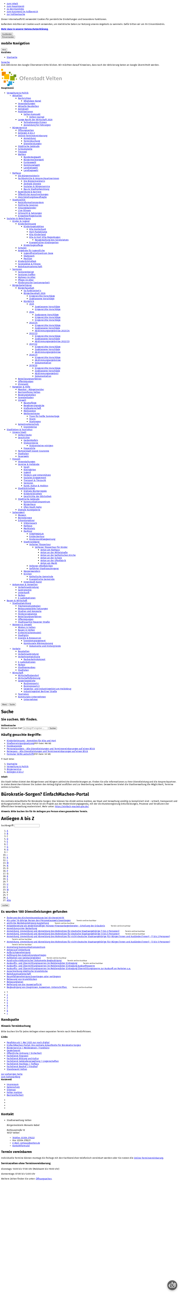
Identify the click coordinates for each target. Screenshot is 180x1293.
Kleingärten (30, 469)
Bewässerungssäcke (34, 405)
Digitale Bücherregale (35, 491)
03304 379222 (23, 1137)
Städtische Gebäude (29, 146)
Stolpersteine (31, 443)
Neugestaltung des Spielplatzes (52, 240)
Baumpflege (30, 403)
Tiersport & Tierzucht (35, 480)
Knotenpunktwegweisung (42, 539)
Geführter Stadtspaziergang (43, 568)
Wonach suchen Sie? (11, 728)
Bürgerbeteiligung (22, 285)
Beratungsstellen (27, 394)
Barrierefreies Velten (29, 392)
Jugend (27, 472)
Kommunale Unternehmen (32, 696)
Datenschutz (13, 1087)
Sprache (5, 62)
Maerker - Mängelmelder (31, 389)
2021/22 (33, 344)
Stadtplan (23, 453)
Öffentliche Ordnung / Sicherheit (24, 1053)
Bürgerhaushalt (26, 288)
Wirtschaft (17, 672)
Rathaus (16, 173)
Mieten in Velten (26, 627)
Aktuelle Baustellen (28, 106)
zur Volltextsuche (16, 14)
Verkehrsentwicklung (29, 656)
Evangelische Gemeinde (42, 579)
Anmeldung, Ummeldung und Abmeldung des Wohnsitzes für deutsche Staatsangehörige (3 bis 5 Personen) (63, 933)
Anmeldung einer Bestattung (22, 928)
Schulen (22, 248)
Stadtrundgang (31, 541)
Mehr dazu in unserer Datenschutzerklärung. (24, 29)
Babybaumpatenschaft (30, 266)
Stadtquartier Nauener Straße (34, 622)
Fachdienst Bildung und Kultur (23, 1058)
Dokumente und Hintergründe (45, 646)
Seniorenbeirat (26, 272)
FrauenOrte (29, 448)
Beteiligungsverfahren (29, 378)
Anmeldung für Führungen (37, 125)
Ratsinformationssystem (31, 202)
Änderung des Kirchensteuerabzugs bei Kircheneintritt (35, 917)
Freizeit (16, 459)
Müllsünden (30, 411)
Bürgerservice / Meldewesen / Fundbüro (28, 1047)
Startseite (12, 57)
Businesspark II (32, 686)
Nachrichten (24, 98)
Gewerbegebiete (26, 680)
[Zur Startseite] (31, 85)
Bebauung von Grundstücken (22, 979)
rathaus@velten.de (26, 1143)
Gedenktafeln (31, 440)
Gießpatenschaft (32, 408)
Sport (27, 467)
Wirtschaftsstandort (28, 675)
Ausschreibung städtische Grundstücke (27, 971)
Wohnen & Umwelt (22, 624)
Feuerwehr (23, 456)
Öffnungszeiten (26, 130)
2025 (31, 304)
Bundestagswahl (32, 157)
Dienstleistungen (32, 143)
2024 (31, 312)
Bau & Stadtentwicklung (36, 189)
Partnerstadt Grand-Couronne (33, 451)
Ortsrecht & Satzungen (30, 213)
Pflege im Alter (26, 280)
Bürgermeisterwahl (34, 159)
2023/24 (33, 322)
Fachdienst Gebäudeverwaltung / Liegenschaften (33, 1061)
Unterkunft (23, 592)
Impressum (13, 1084)
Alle (9, 900)
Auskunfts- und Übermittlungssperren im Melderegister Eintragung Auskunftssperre (51, 965)
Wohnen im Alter (27, 277)
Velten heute (25, 435)
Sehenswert (18, 512)
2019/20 (33, 365)
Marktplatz (29, 528)
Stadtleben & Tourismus (19, 429)
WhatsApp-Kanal (32, 101)
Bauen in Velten (26, 630)
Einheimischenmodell (29, 632)
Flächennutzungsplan (29, 606)
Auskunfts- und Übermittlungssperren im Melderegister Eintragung (42, 963)
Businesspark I (31, 683)
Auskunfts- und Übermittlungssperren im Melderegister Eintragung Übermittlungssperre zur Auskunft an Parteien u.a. (69, 968)
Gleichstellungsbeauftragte (32, 197)
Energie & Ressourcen (29, 638)
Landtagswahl (31, 170)
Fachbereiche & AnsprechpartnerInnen (38, 178)
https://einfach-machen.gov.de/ (72, 806)
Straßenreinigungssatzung (20, 743)
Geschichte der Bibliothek (37, 496)
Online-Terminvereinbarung (32, 135)
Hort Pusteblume (38, 232)
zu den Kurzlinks (15, 9)
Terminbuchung (32, 141)
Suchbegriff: (7, 825)
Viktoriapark (30, 523)
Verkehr (16, 648)
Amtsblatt (23, 109)
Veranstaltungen (26, 103)
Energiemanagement (35, 640)
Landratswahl (31, 167)
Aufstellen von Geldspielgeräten (24, 957)
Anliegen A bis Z (26, 133)
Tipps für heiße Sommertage (44, 416)
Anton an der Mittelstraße (54, 552)
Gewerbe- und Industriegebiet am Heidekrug (47, 688)
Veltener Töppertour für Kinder (51, 547)
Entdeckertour (36, 536)
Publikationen (25, 111)
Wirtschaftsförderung (29, 678)
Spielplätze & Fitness (29, 264)
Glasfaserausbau (26, 667)
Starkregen (35, 421)
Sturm (32, 419)
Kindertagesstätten (34, 226)
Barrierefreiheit (15, 1095)
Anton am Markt (48, 563)
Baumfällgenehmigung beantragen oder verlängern (34, 976)
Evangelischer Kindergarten (43, 242)
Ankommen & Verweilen (25, 584)
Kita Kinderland (37, 234)
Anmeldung (30, 138)
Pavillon (28, 258)
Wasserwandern (32, 571)
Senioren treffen (26, 274)
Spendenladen (26, 397)
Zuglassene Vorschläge (47, 314)
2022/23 (33, 333)
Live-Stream (24, 210)
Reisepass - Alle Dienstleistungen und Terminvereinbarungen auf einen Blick (47, 751)
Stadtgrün (23, 635)
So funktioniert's (32, 290)
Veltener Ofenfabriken (41, 566)
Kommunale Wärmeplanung (38, 643)
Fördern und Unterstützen (37, 475)
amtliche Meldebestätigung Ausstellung (28, 923)
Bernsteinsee (25, 517)
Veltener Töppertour (40, 544)
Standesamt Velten (17, 1069)
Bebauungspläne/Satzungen (33, 608)
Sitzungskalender (27, 207)
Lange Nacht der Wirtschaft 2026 (35, 119)
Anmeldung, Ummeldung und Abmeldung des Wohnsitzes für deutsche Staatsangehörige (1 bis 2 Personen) (63, 931)
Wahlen (22, 154)
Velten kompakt (32, 114)
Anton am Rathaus (50, 549)
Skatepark (29, 256)
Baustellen (23, 651)
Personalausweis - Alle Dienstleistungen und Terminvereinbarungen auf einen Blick (51, 748)
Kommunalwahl (32, 165)
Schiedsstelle (25, 149)
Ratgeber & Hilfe (21, 386)
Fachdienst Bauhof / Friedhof (22, 1066)
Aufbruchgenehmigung (18, 952)
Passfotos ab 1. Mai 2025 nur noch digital (28, 1042)
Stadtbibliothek (26, 488)
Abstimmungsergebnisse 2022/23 (52, 341)
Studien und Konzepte (29, 611)
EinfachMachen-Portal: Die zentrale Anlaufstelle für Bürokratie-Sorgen (44, 1045)
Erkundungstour (26, 520)
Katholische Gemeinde (41, 576)
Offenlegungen (25, 381)
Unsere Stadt (19, 432)
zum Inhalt (12, 3)
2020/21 (33, 354)
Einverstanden (8, 37)
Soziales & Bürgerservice (37, 186)
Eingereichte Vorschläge (42, 296)
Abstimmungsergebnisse (48, 352)
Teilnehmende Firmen (35, 122)
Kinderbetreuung (27, 223)
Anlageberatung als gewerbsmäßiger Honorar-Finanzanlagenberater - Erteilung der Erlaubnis (56, 925)
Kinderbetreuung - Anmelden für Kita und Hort (31, 740)
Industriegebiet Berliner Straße (40, 691)
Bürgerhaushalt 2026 (34, 293)
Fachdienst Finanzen (17, 1055)
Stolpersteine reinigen (41, 445)
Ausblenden (7, 34)
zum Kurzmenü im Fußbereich (22, 11)
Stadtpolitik (18, 199)
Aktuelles (17, 95)
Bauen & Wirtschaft (17, 600)
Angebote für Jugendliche (31, 250)
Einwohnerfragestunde (30, 215)
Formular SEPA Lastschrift (20, 754)
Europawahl (30, 162)
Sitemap (11, 1089)
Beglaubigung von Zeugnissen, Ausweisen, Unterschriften (37, 987)
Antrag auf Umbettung (18, 949)
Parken (21, 595)
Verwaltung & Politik (17, 93)
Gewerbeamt (13, 1050)
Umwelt (22, 400)
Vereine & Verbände (29, 464)
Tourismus (23, 694)
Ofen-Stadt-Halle (33, 507)
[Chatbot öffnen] (172, 1285)
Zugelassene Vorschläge (41, 298)
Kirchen (28, 574)
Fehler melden (14, 1092)
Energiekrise (30, 427)
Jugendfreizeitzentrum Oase (38, 253)
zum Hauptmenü (15, 6)
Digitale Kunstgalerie (29, 509)
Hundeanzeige (14, 746)
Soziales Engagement (35, 477)
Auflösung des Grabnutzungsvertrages (26, 955)
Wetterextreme (32, 413)
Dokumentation (43, 362)
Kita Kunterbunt (37, 229)
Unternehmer (31, 699)
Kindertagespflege (33, 245)
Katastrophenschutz (28, 424)
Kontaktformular (21, 1145)
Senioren (17, 269)
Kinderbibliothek (27, 261)
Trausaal (22, 151)
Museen (22, 515)
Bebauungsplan (15, 982)
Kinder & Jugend (21, 221)
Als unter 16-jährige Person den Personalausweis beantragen (39, 920)
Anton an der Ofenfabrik (53, 560)
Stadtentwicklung (21, 603)
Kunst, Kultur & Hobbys (36, 485)
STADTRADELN (36, 533)
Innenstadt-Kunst (33, 582)
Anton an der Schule (51, 557)
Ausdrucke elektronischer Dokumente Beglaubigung (34, 960)
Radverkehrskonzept (34, 659)
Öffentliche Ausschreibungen (33, 194)
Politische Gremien (28, 205)
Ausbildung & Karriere (29, 191)
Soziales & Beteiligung (19, 218)
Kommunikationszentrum (37, 501)
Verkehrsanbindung (28, 587)
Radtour (28, 531)
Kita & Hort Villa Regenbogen (44, 237)
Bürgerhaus (30, 504)
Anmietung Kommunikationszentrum (26, 947)
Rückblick (29, 301)
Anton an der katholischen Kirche (58, 555)
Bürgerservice (19, 127)
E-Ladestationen (27, 598)
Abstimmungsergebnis (46, 373)
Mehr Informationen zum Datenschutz (21, 67)
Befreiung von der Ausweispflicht (24, 984)
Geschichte (24, 437)
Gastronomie (25, 590)
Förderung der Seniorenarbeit (34, 282)
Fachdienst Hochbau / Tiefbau (23, 1063)
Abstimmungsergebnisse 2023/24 (52, 330)
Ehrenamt (23, 384)
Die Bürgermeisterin (28, 175)
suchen (5, 905)
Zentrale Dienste (32, 183)
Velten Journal (36, 117)
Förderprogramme (27, 614)
